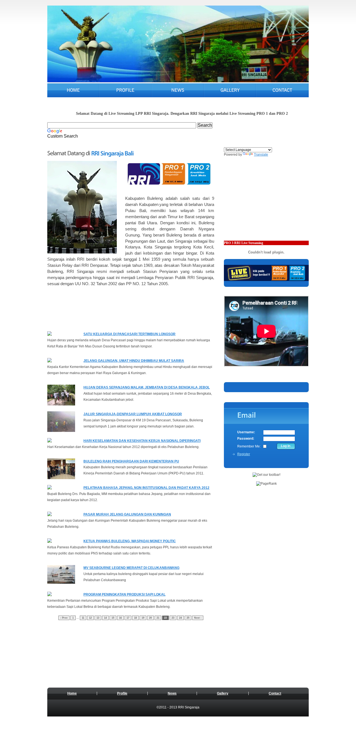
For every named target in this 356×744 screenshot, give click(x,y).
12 (90, 617)
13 (98, 617)
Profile (122, 693)
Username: (246, 432)
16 (120, 617)
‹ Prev (64, 617)
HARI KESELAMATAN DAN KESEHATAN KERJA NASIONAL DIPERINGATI (142, 441)
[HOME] (73, 90)
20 (150, 617)
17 (128, 617)
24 (180, 617)
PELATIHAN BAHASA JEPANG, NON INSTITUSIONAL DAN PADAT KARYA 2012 (146, 488)
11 (83, 617)
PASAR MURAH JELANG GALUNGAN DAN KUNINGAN (127, 514)
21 (158, 617)
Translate (261, 154)
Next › (197, 617)
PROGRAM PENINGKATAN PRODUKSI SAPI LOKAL (124, 594)
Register (243, 454)
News (172, 693)
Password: (245, 439)
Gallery (222, 693)
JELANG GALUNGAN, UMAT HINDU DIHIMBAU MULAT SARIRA (133, 361)
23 (173, 617)
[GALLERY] (230, 90)
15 (113, 617)
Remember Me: (249, 446)
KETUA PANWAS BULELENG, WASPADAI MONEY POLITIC (129, 541)
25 (188, 617)
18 (135, 617)
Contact (275, 693)
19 (143, 617)
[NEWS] (178, 90)
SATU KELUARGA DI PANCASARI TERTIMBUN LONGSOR (129, 334)
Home (72, 693)
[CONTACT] (282, 90)
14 (105, 617)
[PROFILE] (125, 90)
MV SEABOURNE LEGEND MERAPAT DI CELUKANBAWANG (131, 568)
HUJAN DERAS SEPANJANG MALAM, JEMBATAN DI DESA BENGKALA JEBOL (146, 387)
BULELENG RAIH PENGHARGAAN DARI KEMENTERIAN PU (131, 461)
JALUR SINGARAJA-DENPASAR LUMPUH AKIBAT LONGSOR (132, 414)
